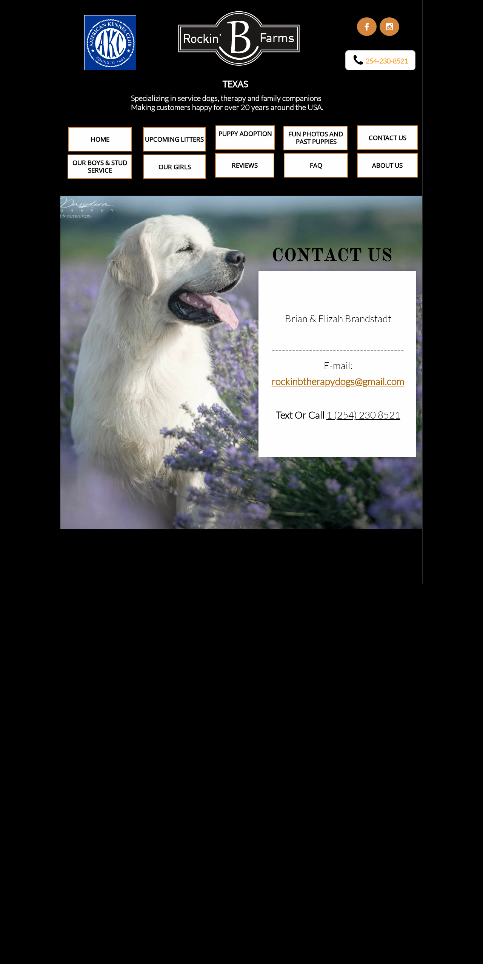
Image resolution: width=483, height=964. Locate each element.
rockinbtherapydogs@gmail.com (338, 381)
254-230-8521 (387, 61)
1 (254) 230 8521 (363, 415)
